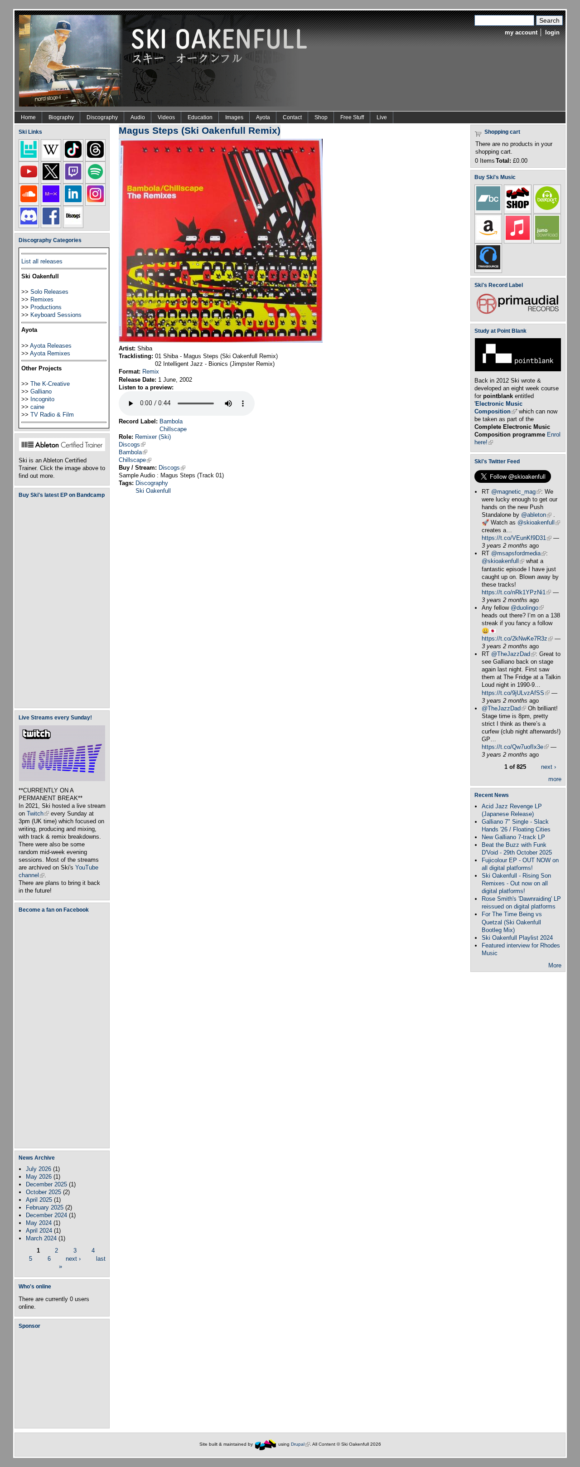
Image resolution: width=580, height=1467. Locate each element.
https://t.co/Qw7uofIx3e (515, 746)
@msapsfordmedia (518, 553)
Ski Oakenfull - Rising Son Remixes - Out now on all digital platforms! (516, 883)
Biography (61, 117)
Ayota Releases (51, 345)
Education (200, 117)
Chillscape (173, 429)
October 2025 (43, 1192)
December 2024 (46, 1215)
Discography (102, 117)
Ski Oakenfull (153, 490)
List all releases (42, 261)
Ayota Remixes (50, 353)
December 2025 (46, 1184)
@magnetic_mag (516, 491)
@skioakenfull (538, 522)
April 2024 (39, 1230)
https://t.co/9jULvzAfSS (516, 693)
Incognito (42, 399)
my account (521, 32)
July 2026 (38, 1169)
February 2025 (44, 1207)
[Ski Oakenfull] (265, 1444)
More (554, 965)
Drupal (300, 1444)
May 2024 (39, 1222)
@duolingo (527, 607)
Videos (166, 117)
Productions (46, 307)
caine (37, 406)
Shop (321, 117)
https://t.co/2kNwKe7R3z (517, 638)
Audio (137, 117)
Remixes (41, 299)
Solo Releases (49, 291)
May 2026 (39, 1176)
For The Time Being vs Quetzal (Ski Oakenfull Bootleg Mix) (512, 922)
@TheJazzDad (513, 654)
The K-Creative (50, 383)
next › (73, 1258)
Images (234, 117)
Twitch (38, 813)
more (554, 779)
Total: (503, 160)
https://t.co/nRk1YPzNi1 (516, 592)
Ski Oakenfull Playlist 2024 (517, 937)
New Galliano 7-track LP (513, 837)
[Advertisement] (64, 1378)
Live (382, 117)
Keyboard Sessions (56, 314)
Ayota (263, 117)
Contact (292, 117)
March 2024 (41, 1238)
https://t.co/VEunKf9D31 (516, 537)
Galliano (41, 391)
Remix (150, 371)
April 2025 (39, 1199)
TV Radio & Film (52, 414)
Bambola (171, 421)
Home (28, 117)
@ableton (536, 514)
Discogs (132, 444)
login (552, 32)
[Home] (166, 60)
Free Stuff (352, 117)
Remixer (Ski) (153, 436)
